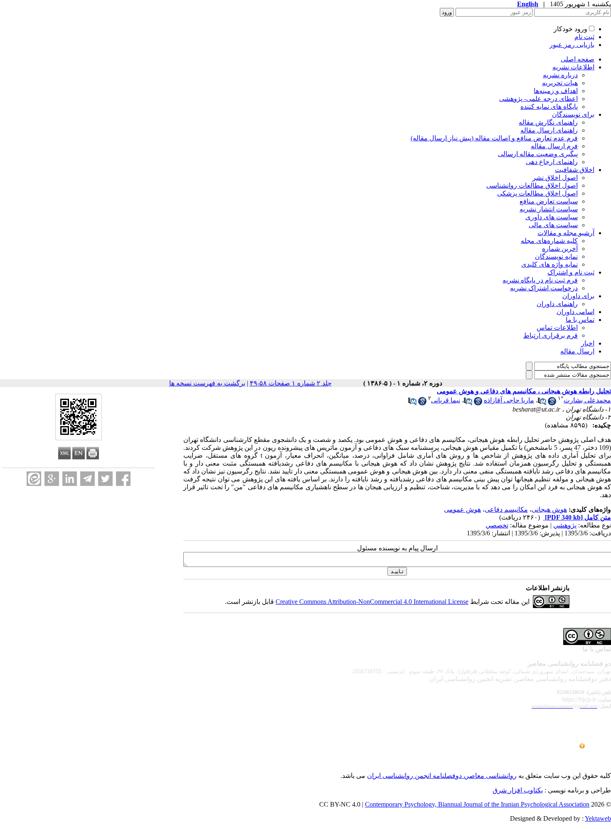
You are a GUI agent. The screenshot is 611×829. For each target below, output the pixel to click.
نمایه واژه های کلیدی (549, 264)
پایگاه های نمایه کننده (549, 106)
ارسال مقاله (577, 351)
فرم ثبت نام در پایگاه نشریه (540, 280)
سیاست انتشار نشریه (549, 209)
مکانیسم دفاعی (506, 509)
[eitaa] (34, 478)
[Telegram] (87, 478)
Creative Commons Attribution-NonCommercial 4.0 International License (372, 601)
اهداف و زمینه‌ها (556, 90)
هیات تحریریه (560, 82)
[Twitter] (105, 478)
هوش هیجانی (549, 509)
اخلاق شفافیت (574, 169)
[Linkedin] (69, 478)
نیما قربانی (445, 400)
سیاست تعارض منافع (549, 201)
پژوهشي (565, 525)
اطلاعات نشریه (573, 67)
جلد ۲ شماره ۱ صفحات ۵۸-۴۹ (291, 383)
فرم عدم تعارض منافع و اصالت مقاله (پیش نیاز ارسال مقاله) (494, 138)
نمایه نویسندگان (556, 256)
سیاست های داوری (551, 217)
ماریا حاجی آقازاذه (509, 400)
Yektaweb (598, 818)
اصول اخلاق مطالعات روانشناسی (532, 185)
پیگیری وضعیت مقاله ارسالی (538, 153)
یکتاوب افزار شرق (518, 790)
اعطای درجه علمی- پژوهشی (538, 98)
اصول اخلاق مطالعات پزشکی (537, 193)
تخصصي (496, 525)
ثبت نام (584, 36)
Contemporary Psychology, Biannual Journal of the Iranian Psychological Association (477, 804)
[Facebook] (123, 478)
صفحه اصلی (577, 59)
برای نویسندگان (573, 114)
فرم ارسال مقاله (554, 146)
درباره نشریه (560, 74)
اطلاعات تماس (557, 327)
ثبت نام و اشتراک (570, 272)
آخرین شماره (560, 248)
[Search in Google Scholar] (552, 403)
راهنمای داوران (557, 303)
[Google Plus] (51, 478)
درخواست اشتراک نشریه (544, 288)
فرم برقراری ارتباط (550, 335)
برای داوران (578, 295)
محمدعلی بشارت (587, 400)
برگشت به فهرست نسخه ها (207, 383)
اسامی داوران (575, 311)
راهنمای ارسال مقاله (549, 130)
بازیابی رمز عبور (571, 44)
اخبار (587, 343)
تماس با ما (580, 319)
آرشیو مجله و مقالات (565, 232)
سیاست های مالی (553, 224)
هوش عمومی (462, 509)
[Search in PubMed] (542, 403)
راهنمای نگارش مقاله (548, 122)
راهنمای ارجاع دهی (552, 161)
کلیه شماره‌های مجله (549, 240)
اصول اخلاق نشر (555, 177)
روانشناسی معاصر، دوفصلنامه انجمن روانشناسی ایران (442, 775)
